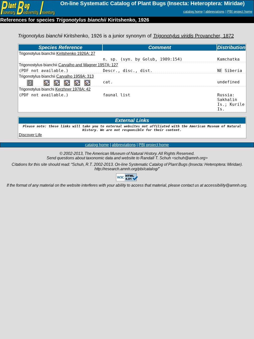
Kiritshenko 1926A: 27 (75, 53)
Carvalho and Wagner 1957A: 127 (88, 65)
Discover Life (30, 135)
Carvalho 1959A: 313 (75, 76)
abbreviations (214, 11)
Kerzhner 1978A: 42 (73, 89)
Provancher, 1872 (193, 35)
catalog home (193, 11)
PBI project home (239, 11)
